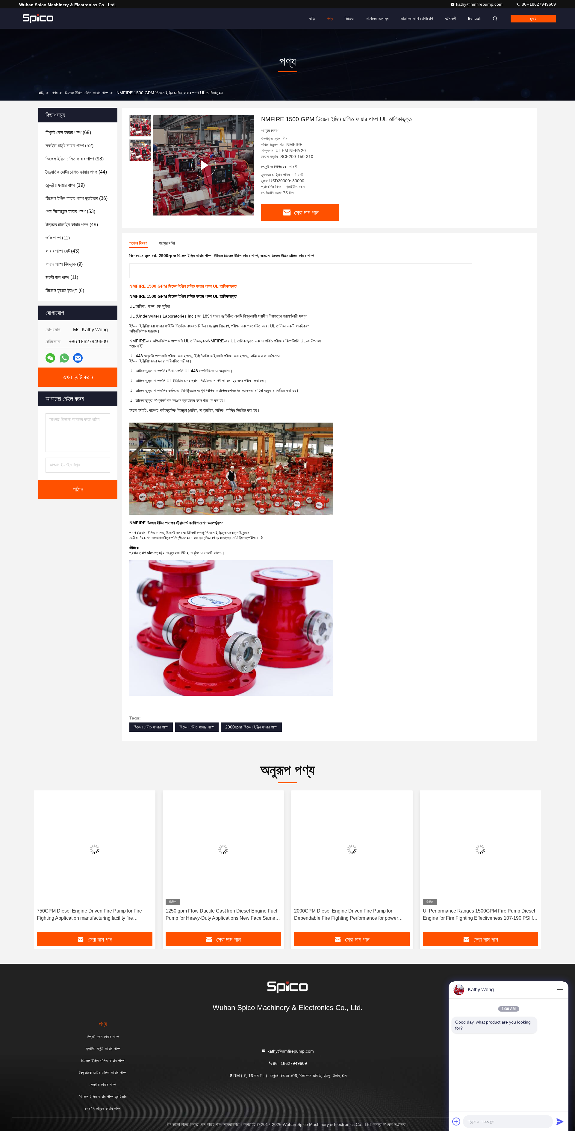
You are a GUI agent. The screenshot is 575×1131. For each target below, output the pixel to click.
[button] (44, 863)
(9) (64, 264)
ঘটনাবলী (450, 18)
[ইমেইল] (78, 358)
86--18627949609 (538, 4)
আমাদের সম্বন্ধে (377, 18)
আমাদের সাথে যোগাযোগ (416, 18)
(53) (70, 211)
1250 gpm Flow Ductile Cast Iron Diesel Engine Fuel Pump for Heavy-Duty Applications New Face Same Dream (95, 915)
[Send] (560, 1121)
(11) (58, 237)
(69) (68, 132)
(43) (62, 250)
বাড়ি (312, 18)
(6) (65, 290)
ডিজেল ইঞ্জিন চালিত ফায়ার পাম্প (86, 92)
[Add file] (456, 1121)
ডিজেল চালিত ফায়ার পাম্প (151, 727)
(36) (77, 198)
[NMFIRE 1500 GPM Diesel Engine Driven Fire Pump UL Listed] (203, 165)
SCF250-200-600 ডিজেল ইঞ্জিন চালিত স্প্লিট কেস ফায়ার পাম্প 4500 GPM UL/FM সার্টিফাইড (477, 914)
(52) (69, 145)
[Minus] (560, 989)
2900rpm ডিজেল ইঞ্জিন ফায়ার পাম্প (251, 727)
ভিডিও (349, 18)
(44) (76, 171)
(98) (75, 158)
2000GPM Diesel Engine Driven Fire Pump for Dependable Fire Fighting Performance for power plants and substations (220, 915)
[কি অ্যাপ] (64, 358)
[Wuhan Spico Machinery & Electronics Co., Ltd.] (38, 18)
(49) (72, 224)
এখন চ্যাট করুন (78, 377)
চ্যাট (533, 18)
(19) (65, 185)
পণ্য (330, 18)
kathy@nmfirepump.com (480, 4)
